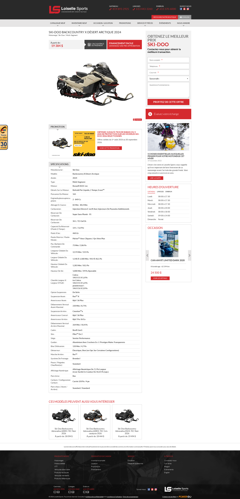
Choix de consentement (130, 497)
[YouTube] (184, 9)
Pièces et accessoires (135, 464)
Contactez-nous (170, 461)
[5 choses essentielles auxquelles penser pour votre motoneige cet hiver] (168, 137)
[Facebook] (181, 9)
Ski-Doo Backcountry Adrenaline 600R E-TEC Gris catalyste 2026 (95, 431)
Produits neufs (61, 456)
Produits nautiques (61, 473)
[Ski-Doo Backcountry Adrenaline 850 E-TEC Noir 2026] (127, 416)
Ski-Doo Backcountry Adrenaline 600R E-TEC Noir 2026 (64, 431)
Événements (169, 470)
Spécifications (59, 164)
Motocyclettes (59, 464)
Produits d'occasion (101, 456)
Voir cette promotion (109, 148)
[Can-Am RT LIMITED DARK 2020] (168, 244)
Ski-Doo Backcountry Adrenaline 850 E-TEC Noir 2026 (127, 431)
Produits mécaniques (62, 479)
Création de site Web (169, 497)
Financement (96, 470)
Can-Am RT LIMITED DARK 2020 (168, 260)
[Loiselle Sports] (69, 9)
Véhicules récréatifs (61, 476)
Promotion (58, 126)
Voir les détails (160, 278)
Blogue (167, 467)
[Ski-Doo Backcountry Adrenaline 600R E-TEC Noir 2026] (64, 416)
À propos (168, 456)
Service (131, 456)
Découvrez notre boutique (164, 17)
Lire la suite (155, 178)
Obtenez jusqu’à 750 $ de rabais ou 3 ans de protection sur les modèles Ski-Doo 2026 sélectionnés (118, 134)
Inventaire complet (98, 461)
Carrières (168, 464)
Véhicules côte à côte (62, 470)
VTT (56, 467)
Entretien (131, 461)
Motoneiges (58, 461)
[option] (168, 255)
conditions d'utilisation (114, 497)
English (186, 17)
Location (94, 464)
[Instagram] (188, 9)
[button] (147, 255)
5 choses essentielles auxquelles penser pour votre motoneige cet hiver (166, 156)
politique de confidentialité (94, 497)
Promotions (95, 467)
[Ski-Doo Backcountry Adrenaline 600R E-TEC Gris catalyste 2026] (95, 416)
